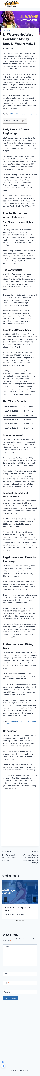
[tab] (16, 920)
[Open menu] (36, 3)
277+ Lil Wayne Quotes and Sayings (23, 114)
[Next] (34, 899)
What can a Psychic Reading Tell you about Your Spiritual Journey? (30, 857)
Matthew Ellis (9, 48)
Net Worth (6, 31)
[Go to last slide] (5, 899)
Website (7, 992)
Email (6, 983)
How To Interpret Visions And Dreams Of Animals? (9, 856)
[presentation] (20, 892)
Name (7, 974)
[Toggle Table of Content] (23, 120)
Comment (8, 946)
